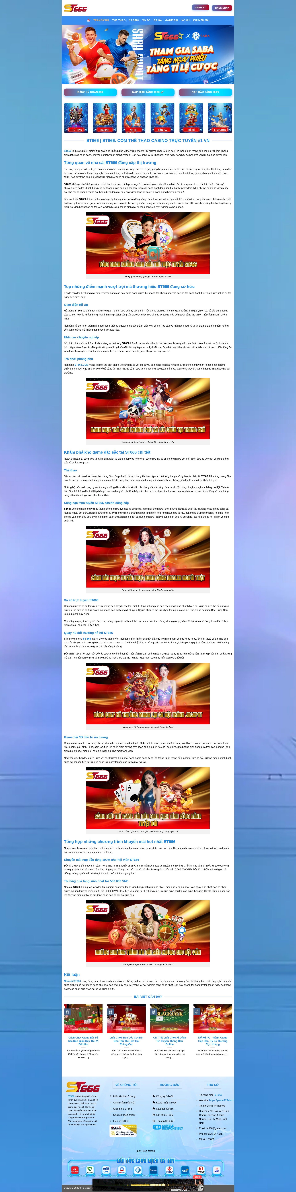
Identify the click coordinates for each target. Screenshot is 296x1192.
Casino (134, 20)
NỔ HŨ (185, 20)
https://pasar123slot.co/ (222, 1100)
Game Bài (171, 20)
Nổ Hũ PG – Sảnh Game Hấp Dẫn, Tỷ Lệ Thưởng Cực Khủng (212, 1041)
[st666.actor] (75, 8)
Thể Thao (118, 20)
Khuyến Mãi (201, 20)
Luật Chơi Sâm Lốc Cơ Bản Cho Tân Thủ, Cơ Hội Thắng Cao (126, 1041)
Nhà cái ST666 (72, 981)
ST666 (71, 1096)
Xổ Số (146, 20)
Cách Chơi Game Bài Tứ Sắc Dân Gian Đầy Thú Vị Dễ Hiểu (83, 1041)
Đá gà (158, 20)
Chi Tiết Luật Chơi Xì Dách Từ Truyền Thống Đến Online (169, 1041)
